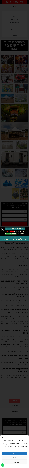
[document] (14, 234)
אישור (14, 453)
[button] (2, 437)
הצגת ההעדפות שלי (15, 462)
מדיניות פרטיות (15, 465)
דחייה (14, 457)
